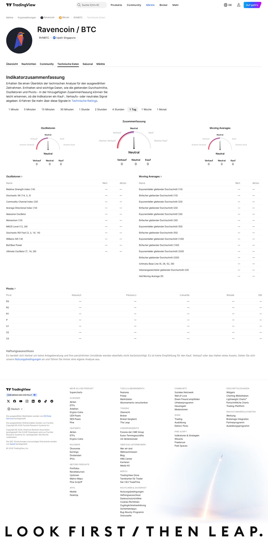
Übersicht (125, 412)
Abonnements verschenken (134, 402)
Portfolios (74, 468)
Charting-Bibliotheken (237, 395)
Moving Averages (149, 176)
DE (230, 5)
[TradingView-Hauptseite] (18, 389)
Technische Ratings (84, 100)
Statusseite (126, 515)
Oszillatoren (13, 176)
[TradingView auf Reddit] (52, 401)
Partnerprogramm (235, 422)
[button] (124, 5)
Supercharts (76, 392)
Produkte (116, 5)
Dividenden (75, 455)
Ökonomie (75, 448)
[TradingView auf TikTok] (45, 401)
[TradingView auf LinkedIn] (33, 401)
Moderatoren (181, 409)
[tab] (13, 109)
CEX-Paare (75, 415)
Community (134, 5)
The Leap (125, 422)
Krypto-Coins (76, 412)
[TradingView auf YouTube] (21, 401)
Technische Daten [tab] (68, 63)
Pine (72, 422)
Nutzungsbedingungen (28, 359)
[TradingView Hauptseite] (21, 5)
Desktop (74, 495)
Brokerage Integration (237, 419)
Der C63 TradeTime (130, 482)
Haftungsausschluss (130, 495)
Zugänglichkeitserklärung (133, 505)
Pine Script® (76, 482)
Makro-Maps (76, 478)
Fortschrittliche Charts (237, 402)
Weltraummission (128, 452)
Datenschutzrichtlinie (130, 498)
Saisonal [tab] (88, 63)
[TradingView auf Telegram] (39, 401)
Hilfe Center (126, 458)
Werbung (231, 415)
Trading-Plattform (235, 406)
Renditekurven (77, 471)
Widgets (230, 392)
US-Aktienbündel (128, 439)
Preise (123, 395)
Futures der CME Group (132, 432)
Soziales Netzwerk (184, 392)
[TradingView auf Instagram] (27, 401)
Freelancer (180, 442)
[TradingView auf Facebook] (14, 401)
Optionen (74, 475)
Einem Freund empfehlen (187, 399)
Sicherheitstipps (128, 508)
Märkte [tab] (100, 63)
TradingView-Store (129, 475)
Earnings (74, 452)
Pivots (10, 288)
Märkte (150, 5)
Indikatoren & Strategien (187, 435)
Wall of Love (181, 395)
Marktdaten (126, 399)
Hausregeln (180, 406)
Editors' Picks (181, 425)
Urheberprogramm (184, 402)
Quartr (12, 444)
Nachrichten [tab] (29, 63)
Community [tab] (47, 63)
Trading (178, 419)
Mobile (73, 491)
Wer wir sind (126, 448)
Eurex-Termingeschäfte (132, 435)
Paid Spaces (181, 445)
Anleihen (74, 408)
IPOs (72, 458)
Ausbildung (180, 422)
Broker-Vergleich (128, 419)
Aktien (73, 402)
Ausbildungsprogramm (237, 425)
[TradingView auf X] (8, 401)
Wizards (179, 439)
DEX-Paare (75, 419)
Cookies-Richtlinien (129, 502)
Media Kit (125, 465)
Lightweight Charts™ (236, 399)
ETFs (72, 405)
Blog (122, 455)
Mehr (175, 5)
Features (124, 392)
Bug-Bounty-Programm (132, 512)
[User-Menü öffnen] (239, 5)
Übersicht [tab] (12, 63)
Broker (164, 5)
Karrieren (124, 462)
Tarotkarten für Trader (131, 478)
